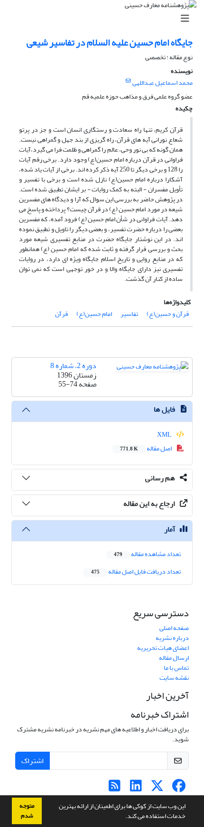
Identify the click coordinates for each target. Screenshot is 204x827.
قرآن (61, 313)
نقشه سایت (174, 677)
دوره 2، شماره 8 (73, 366)
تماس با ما (176, 667)
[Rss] (114, 788)
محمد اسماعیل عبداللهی (162, 82)
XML (165, 434)
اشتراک (32, 761)
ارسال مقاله (174, 657)
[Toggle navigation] (104, 19)
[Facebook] (178, 788)
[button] (122, 817)
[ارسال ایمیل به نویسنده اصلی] (128, 81)
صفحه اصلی (174, 627)
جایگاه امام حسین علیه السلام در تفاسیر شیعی (110, 42)
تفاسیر (129, 313)
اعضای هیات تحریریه (163, 647)
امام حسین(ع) (94, 313)
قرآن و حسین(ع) (168, 313)
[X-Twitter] (157, 788)
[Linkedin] (136, 788)
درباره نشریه (172, 637)
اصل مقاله (146, 448)
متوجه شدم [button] (27, 810)
